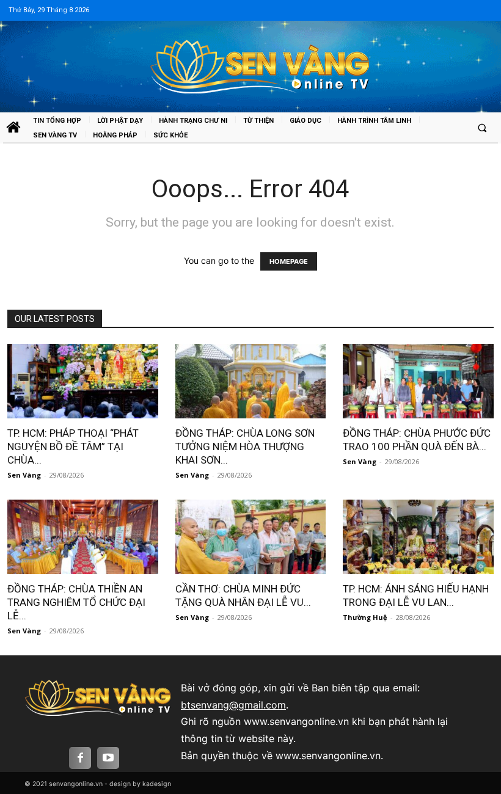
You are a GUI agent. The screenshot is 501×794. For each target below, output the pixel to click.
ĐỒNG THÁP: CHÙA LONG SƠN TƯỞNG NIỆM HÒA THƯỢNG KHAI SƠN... (245, 446)
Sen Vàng (24, 474)
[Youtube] (108, 758)
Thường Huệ (365, 617)
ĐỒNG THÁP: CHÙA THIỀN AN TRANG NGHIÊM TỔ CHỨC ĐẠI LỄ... (76, 602)
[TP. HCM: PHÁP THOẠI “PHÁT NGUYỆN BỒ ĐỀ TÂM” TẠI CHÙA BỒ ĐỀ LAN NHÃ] (82, 381)
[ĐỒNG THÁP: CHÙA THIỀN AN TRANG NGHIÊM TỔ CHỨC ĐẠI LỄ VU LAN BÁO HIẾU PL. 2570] (82, 537)
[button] (482, 127)
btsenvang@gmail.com (233, 705)
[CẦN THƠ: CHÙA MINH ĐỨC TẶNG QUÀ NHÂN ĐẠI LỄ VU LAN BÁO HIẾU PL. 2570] (250, 537)
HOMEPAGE (288, 261)
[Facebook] (80, 758)
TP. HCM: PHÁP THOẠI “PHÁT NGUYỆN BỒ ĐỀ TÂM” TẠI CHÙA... (73, 446)
